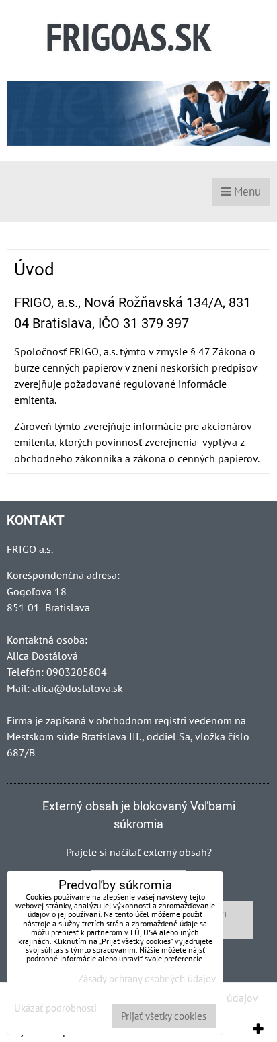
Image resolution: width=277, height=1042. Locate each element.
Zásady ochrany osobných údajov (147, 978)
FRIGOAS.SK (129, 36)
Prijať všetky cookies (163, 1016)
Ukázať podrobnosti (55, 1008)
